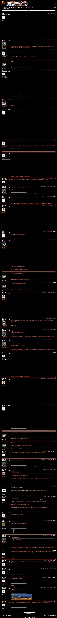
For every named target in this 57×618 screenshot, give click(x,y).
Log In (55, 7)
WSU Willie (45, 550)
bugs (45, 496)
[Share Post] (52, 13)
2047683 (54, 39)
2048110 (54, 568)
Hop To (23, 612)
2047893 (54, 404)
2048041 (54, 535)
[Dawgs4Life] (4, 45)
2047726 (54, 231)
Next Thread (42, 10)
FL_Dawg (45, 535)
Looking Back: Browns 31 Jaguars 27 (26, 7)
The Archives (12, 7)
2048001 (54, 469)
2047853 (54, 329)
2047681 (54, 13)
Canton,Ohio (3, 248)
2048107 (54, 560)
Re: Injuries (4, 39)
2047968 (54, 441)
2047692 (54, 70)
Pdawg (45, 239)
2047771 (54, 282)
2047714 (54, 186)
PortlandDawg (44, 601)
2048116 (54, 577)
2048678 (54, 587)
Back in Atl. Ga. (4, 494)
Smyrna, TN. (3, 557)
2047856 (54, 339)
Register (51, 7)
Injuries (4, 13)
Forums (9, 7)
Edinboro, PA (4, 48)
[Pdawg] (3, 210)
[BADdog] (4, 104)
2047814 (54, 292)
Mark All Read (9, 615)
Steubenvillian (44, 577)
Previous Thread (15, 10)
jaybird (45, 486)
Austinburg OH (4, 528)
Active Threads (7, 8)
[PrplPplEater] (4, 324)
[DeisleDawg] (4, 245)
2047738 (54, 239)
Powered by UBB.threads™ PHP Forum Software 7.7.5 (28, 617)
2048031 (54, 496)
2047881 (54, 352)
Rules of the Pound (4, 615)
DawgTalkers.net (4, 7)
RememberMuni (44, 196)
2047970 (54, 459)
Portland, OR (4, 594)
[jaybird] (3, 474)
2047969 (54, 451)
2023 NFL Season (17, 7)
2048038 (54, 520)
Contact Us (45, 615)
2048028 (54, 486)
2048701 (54, 601)
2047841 (54, 318)
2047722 (54, 196)
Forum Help (49, 615)
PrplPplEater (44, 469)
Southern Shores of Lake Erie (6, 20)
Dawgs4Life (44, 520)
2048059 (54, 550)
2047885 (54, 378)
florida (3, 608)
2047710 (54, 178)
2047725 (54, 205)
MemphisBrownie (44, 39)
